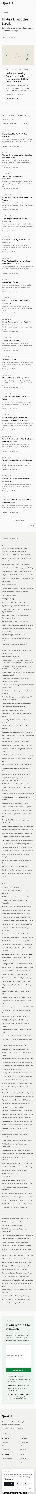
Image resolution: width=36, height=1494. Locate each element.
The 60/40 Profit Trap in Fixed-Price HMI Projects (18, 829)
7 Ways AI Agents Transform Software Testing (16, 997)
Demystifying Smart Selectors (11, 1069)
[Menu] (31, 3)
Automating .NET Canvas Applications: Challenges (18, 1197)
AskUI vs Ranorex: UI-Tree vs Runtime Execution (17, 784)
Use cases (23, 1449)
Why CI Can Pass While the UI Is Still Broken (16, 742)
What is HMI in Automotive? (11, 656)
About (21, 1462)
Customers (23, 1458)
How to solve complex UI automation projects (16, 1245)
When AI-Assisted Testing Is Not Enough (15, 621)
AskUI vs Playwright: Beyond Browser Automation (18, 793)
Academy (12, 115)
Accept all (9, 1484)
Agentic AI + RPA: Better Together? (13, 1107)
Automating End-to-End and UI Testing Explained (17, 1093)
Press (21, 1466)
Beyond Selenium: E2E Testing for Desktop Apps (17, 1058)
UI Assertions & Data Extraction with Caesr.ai (16, 917)
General (6, 119)
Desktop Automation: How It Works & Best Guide (17, 1073)
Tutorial (24, 123)
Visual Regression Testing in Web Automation (16, 571)
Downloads (5, 1449)
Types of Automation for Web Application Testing (17, 1083)
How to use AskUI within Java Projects (14, 1207)
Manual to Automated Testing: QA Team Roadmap (18, 1193)
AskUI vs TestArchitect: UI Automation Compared (17, 1140)
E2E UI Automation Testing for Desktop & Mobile (17, 1076)
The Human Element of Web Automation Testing (17, 1273)
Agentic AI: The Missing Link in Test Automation (17, 1110)
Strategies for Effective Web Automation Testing (17, 1266)
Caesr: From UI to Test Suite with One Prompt (16, 971)
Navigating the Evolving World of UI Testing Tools (17, 1255)
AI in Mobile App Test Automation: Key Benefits (17, 1204)
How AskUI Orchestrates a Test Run (13, 706)
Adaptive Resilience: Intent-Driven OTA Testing (17, 847)
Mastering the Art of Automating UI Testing (15, 1296)
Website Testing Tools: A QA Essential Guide (16, 1299)
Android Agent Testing (9, 595)
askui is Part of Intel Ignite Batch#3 (13, 1303)
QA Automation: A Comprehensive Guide (15, 1259)
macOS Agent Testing (9, 584)
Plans (4, 1446)
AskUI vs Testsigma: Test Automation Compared (17, 1153)
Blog (3, 1462)
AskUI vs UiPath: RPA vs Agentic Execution (15, 803)
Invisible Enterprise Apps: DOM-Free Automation (17, 826)
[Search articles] (18, 37)
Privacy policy (8, 1479)
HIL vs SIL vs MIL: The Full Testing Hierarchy (16, 555)
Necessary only (21, 1484)
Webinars (5, 1466)
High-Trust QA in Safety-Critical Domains (15, 866)
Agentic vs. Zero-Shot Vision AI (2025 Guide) (16, 1117)
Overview (5, 1442)
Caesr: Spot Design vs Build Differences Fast (16, 974)
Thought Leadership (10, 123)
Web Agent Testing (8, 599)
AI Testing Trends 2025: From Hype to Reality (16, 978)
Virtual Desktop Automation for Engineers (15, 1080)
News (13, 119)
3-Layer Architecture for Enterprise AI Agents (16, 807)
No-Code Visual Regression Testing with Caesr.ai (17, 937)
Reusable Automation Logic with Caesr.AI (15, 934)
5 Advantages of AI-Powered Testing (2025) (16, 981)
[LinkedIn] (6, 1433)
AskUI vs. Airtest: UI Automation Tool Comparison (17, 1125)
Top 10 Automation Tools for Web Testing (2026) (17, 967)
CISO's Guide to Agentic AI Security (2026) (15, 941)
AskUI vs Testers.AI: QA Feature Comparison (16, 1150)
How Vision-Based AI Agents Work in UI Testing (17, 1167)
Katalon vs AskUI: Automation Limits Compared (17, 764)
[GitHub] (3, 1433)
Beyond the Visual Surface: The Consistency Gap (18, 851)
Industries (23, 1446)
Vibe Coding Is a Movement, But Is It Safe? (15, 1049)
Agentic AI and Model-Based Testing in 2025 (16, 1103)
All (4, 115)
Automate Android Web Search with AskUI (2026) (17, 924)
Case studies (24, 1442)
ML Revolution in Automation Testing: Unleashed (17, 1280)
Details (30, 1488)
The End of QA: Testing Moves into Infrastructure (17, 870)
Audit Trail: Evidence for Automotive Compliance (17, 840)
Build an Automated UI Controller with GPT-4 (16, 1238)
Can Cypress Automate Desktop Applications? (16, 1036)
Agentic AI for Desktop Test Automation (14, 1170)
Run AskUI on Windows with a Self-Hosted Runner (18, 1235)
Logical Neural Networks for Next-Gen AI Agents (17, 755)
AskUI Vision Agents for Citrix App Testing (15, 1218)
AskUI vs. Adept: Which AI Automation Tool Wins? (18, 1121)
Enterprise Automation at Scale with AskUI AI (16, 836)
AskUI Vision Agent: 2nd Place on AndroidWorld (17, 897)
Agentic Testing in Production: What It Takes (16, 606)
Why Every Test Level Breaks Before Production (17, 732)
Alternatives (23, 115)
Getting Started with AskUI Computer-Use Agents (17, 810)
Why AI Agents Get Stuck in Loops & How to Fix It (17, 745)
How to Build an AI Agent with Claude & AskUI (16, 703)
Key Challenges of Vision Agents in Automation (17, 1062)
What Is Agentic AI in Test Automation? (14, 1180)
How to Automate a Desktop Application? (15, 1242)
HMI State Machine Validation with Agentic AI (16, 844)
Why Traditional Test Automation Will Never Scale (18, 625)
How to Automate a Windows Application (15, 591)
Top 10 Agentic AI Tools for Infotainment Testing (17, 1183)
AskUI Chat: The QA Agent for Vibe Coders (15, 1020)
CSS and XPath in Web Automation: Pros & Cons (17, 1065)
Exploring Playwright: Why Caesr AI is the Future (17, 920)
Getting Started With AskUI (10, 887)
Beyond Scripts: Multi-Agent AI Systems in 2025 (17, 954)
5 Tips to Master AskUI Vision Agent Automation (17, 906)
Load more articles (18, 520)
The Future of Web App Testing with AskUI (15, 1269)
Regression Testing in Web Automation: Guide (16, 1262)
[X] (9, 1433)
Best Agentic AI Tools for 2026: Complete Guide (17, 964)
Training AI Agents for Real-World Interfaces (16, 774)
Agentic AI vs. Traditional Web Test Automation (17, 944)
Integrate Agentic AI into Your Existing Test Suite (17, 1163)
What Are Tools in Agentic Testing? (13, 710)
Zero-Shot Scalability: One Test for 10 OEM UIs (17, 833)
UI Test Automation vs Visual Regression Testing (17, 568)
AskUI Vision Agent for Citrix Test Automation (16, 1222)
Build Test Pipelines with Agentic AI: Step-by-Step (18, 1114)
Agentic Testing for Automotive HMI (13, 635)
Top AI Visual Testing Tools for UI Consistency (16, 564)
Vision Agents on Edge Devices (12, 1225)
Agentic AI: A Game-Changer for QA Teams (16, 1100)
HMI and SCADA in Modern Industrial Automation (17, 588)
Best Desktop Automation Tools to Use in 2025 (17, 910)
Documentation (7, 1458)
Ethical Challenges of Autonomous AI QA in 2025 (17, 1007)
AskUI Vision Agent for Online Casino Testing (16, 913)
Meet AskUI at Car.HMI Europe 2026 (13, 602)
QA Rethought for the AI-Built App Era (14, 1045)
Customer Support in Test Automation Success (17, 1200)
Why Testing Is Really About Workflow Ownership (17, 575)
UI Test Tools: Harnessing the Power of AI (15, 1276)
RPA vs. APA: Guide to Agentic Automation (15, 1016)
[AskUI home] (8, 3)
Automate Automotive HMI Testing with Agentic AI (18, 1096)
